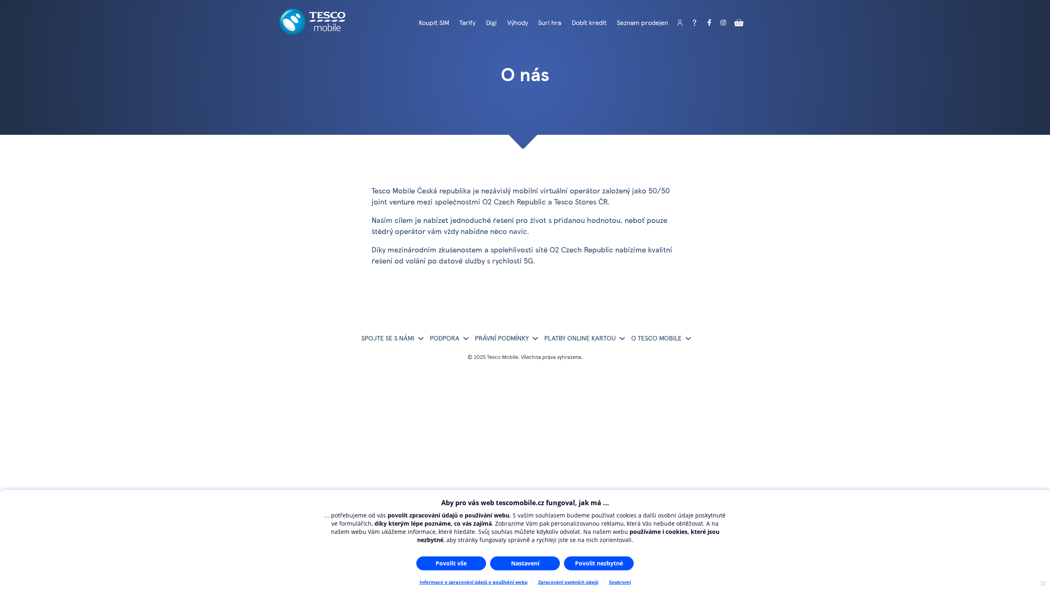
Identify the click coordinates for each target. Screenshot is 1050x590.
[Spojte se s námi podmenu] (421, 338)
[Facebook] (709, 23)
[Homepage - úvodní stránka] (312, 32)
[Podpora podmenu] (466, 338)
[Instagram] (724, 23)
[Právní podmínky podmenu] (535, 338)
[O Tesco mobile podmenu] (688, 338)
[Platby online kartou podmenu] (622, 338)
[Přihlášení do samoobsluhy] (679, 23)
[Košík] (738, 23)
